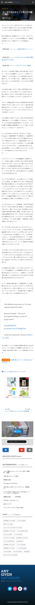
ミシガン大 (18, 534)
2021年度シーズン (9, 531)
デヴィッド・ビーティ (20, 371)
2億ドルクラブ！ (7, 504)
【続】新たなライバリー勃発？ (11, 476)
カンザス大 (10, 371)
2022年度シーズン (22, 537)
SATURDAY (12, 2)
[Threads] (20, 589)
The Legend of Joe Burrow (10, 483)
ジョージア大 (21, 544)
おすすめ (20, 541)
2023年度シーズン (9, 548)
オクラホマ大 (18, 551)
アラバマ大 (21, 520)
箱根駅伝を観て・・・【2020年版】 (12, 496)
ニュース (6, 8)
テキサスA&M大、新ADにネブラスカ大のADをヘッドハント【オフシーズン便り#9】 (16, 492)
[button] (33, 2)
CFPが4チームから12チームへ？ (11, 500)
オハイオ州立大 (22, 531)
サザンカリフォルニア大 (10, 555)
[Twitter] (10, 589)
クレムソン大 (8, 534)
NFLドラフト (8, 524)
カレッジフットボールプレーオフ (13, 527)
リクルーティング (9, 537)
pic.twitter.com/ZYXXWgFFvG (15, 328)
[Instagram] (15, 589)
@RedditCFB (11, 325)
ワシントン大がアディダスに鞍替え (21, 65)
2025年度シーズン (9, 544)
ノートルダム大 (21, 548)
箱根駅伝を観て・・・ (9, 479)
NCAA (26, 551)
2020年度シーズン (9, 520)
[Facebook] (25, 589)
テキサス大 (7, 551)
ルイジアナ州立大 (9, 541)
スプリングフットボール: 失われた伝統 (13, 507)
